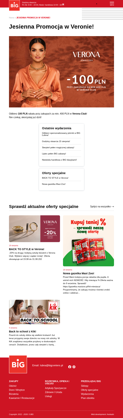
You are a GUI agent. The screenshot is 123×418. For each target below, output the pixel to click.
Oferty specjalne (89, 390)
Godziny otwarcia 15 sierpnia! (56, 141)
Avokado (110, 414)
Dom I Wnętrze (17, 390)
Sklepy (84, 386)
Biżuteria (13, 394)
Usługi (48, 396)
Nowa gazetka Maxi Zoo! (54, 184)
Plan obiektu (87, 398)
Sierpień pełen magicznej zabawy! (58, 147)
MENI (112, 5)
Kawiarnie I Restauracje (21, 398)
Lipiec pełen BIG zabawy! (54, 153)
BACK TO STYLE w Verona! (55, 178)
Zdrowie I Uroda (53, 392)
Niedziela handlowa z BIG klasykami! (59, 160)
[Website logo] (14, 5)
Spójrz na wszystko (100, 206)
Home (11, 18)
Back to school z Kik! (22, 331)
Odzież (12, 386)
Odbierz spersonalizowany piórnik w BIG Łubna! (61, 134)
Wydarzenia (87, 394)
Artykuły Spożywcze (55, 388)
